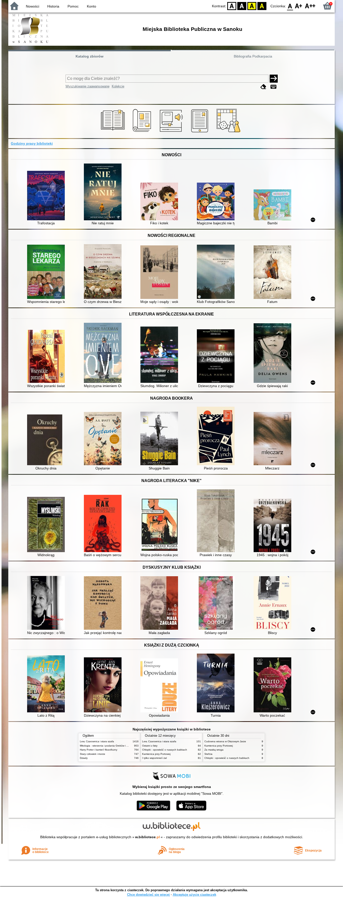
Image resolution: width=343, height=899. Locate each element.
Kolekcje (118, 86)
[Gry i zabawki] (229, 132)
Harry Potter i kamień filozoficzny (98, 749)
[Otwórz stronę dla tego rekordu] (47, 196)
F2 (310, 6)
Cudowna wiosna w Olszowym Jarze (225, 741)
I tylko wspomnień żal (154, 758)
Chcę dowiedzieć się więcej (148, 894)
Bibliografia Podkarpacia (253, 56)
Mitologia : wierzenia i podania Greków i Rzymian (108, 745)
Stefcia (208, 754)
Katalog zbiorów (89, 56)
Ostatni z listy (149, 745)
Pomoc (73, 6)
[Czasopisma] (142, 132)
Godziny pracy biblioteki (32, 143)
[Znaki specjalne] (273, 87)
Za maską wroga (213, 749)
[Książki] (113, 132)
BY (262, 6)
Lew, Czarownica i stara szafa (97, 741)
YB (252, 6)
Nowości (32, 6)
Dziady (84, 758)
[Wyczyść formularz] (263, 87)
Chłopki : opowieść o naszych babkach (164, 749)
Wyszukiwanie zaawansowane (87, 86)
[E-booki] (200, 132)
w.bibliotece (147, 837)
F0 (290, 6)
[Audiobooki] (171, 132)
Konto (91, 6)
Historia (53, 6)
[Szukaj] (274, 79)
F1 (298, 6)
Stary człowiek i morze (92, 754)
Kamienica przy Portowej (156, 754)
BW (242, 6)
